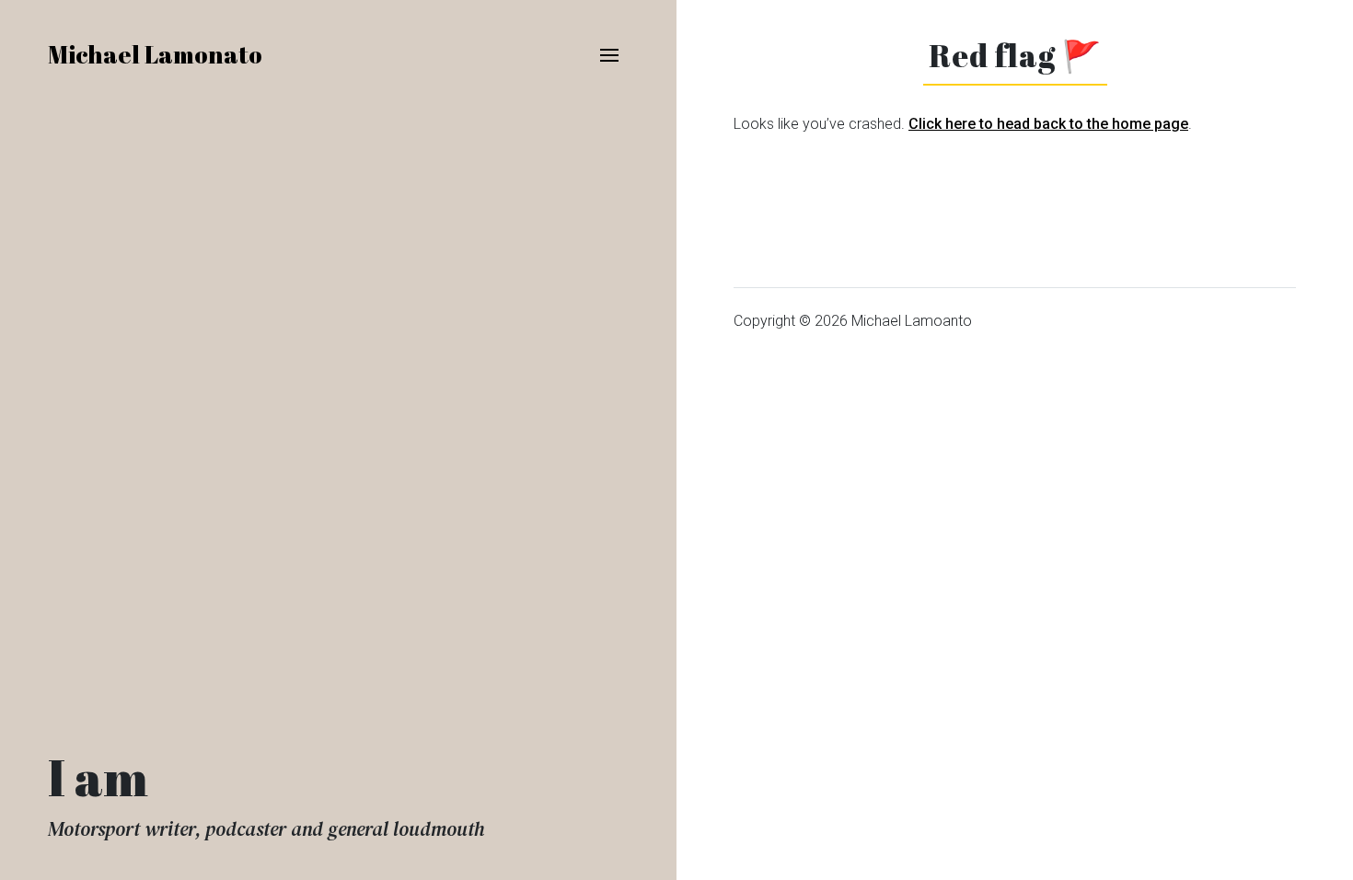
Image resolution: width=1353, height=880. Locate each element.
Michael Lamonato (155, 54)
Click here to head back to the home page (1048, 124)
